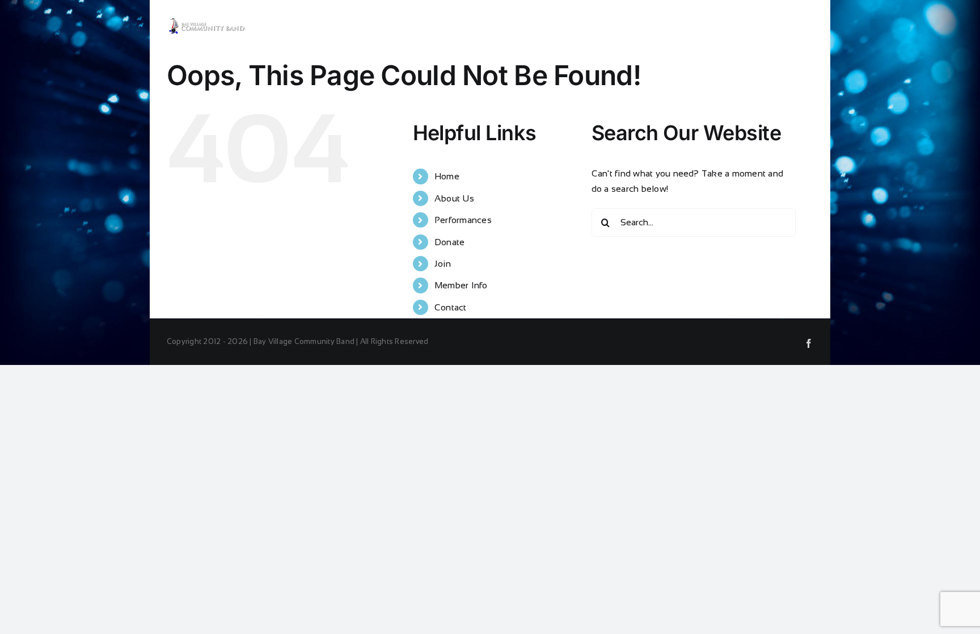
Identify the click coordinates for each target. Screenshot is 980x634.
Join (442, 263)
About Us (454, 198)
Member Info (461, 285)
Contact (450, 307)
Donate (449, 242)
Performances (463, 220)
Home (446, 176)
